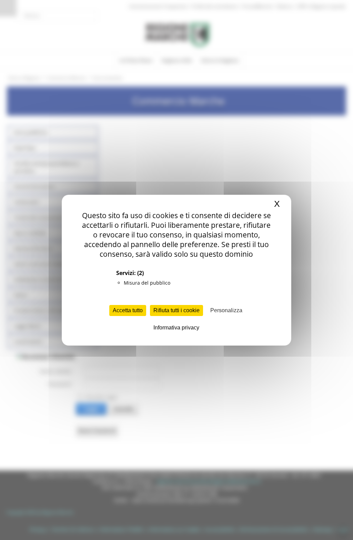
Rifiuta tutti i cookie (176, 310)
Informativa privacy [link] (176, 327)
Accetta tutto (128, 310)
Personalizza (226, 310)
